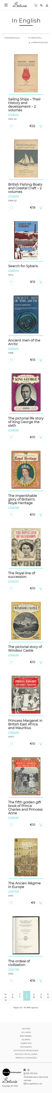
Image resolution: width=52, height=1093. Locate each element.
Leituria (26, 1029)
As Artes (26, 1039)
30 (41, 996)
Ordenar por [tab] (11, 38)
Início (6, 997)
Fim (48, 996)
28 (26, 996)
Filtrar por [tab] (34, 38)
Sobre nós (26, 1043)
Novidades (26, 1047)
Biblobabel (26, 1036)
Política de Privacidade (26, 1050)
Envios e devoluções (26, 1054)
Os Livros (26, 1032)
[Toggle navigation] (6, 5)
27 (19, 996)
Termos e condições (26, 1058)
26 (12, 996)
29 (34, 996)
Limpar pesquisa (38, 42)
